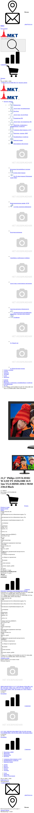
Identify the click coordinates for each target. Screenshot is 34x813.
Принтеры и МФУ (9, 752)
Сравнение (27, 706)
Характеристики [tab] (10, 591)
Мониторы (7, 753)
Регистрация (4, 28)
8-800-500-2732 (14, 82)
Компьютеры (7, 755)
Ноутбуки (6, 756)
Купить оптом (4, 508)
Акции (6, 764)
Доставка (6, 374)
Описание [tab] (3, 591)
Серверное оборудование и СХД (12, 759)
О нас (5, 375)
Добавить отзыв (5, 658)
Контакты (6, 377)
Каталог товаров (8, 101)
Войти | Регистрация (9, 776)
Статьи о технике (8, 370)
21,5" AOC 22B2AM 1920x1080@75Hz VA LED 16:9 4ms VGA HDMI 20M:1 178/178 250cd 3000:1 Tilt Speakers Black (16, 732)
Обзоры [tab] (25, 591)
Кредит (6, 766)
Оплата (6, 769)
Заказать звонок (23, 82)
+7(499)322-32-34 (5, 82)
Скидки (6, 371)
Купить (26, 505)
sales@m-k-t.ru (28, 24)
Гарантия (6, 373)
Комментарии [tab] (19, 591)
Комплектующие (8, 762)
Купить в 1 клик (5, 507)
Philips (2, 510)
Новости (6, 767)
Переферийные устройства (11, 760)
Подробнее (4, 693)
